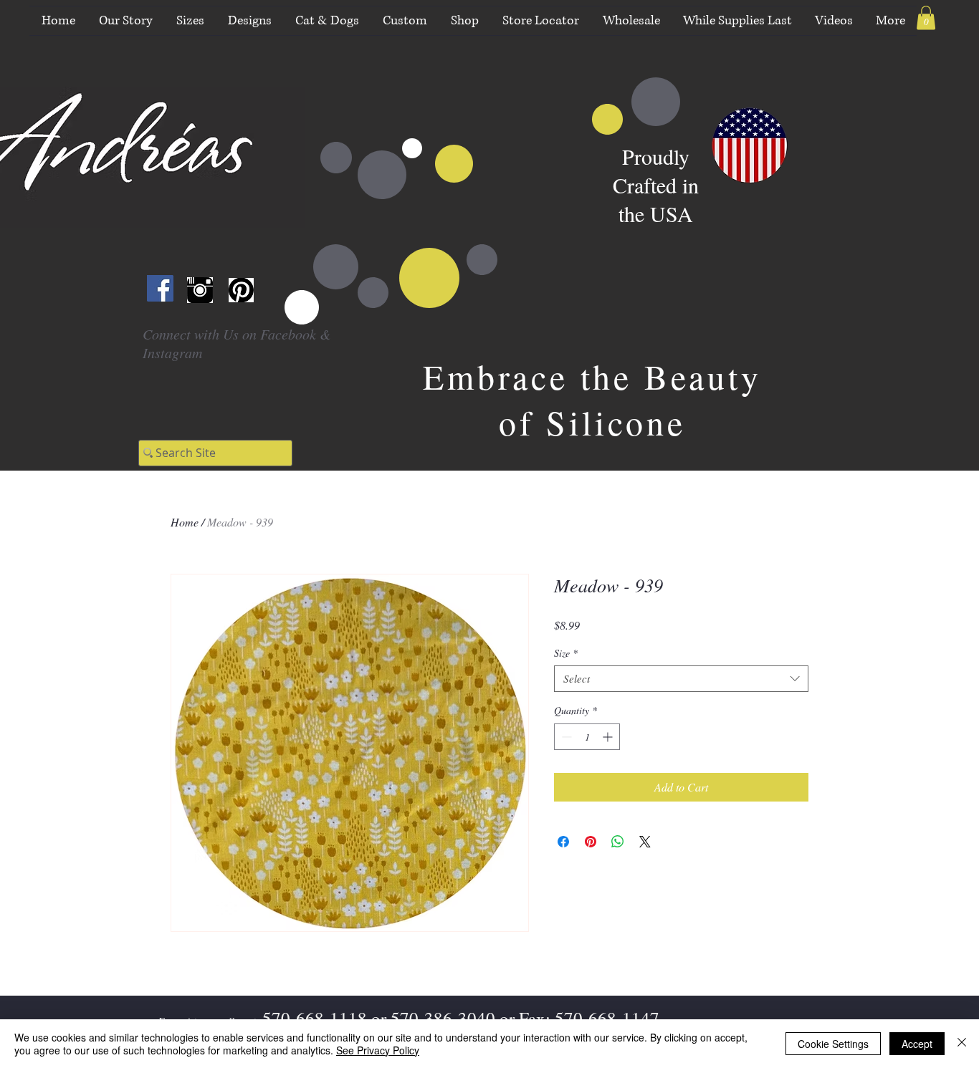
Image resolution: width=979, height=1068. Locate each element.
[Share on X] (645, 841)
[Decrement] (565, 736)
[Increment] (609, 736)
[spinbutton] (587, 736)
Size (566, 653)
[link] (926, 17)
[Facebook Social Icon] (160, 288)
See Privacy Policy (377, 1050)
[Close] (961, 1044)
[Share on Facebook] (563, 841)
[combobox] (681, 679)
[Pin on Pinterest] (590, 841)
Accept (917, 1043)
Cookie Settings (833, 1043)
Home (185, 521)
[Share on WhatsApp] (617, 841)
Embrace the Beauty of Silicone (592, 399)
